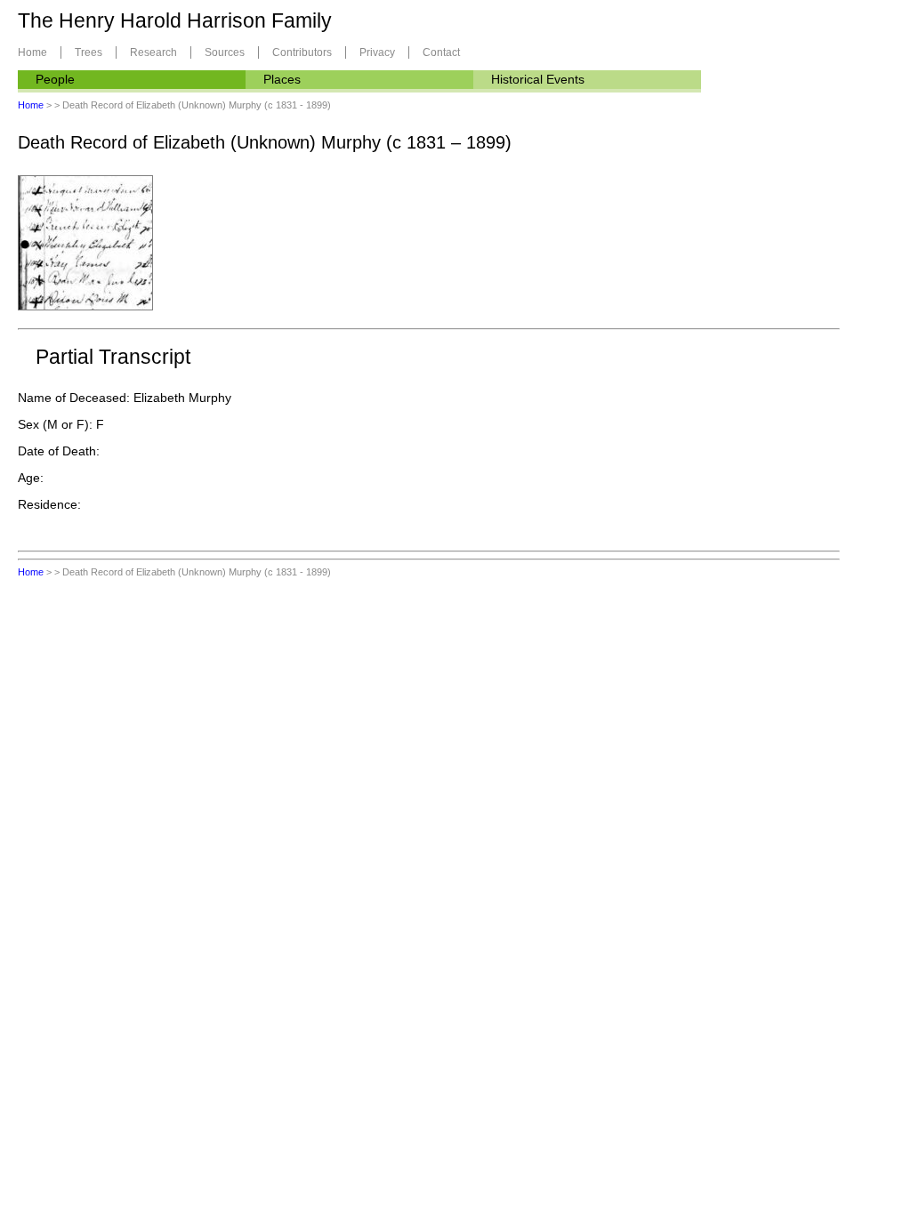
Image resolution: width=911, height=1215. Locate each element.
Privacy (377, 52)
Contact (441, 52)
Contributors (302, 52)
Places (282, 79)
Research (153, 52)
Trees (88, 52)
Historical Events (537, 79)
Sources (225, 52)
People (55, 79)
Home (32, 52)
